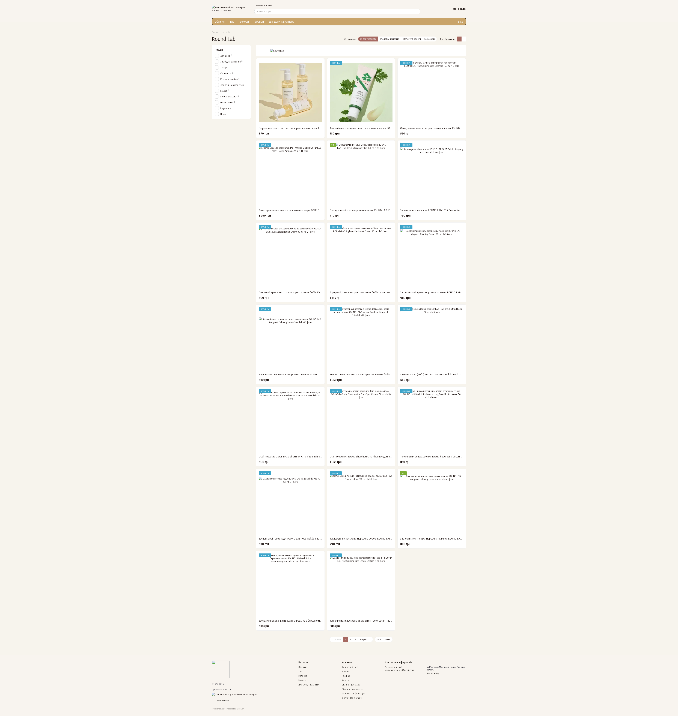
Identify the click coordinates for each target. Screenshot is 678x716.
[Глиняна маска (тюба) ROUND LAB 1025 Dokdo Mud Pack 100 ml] (431, 338)
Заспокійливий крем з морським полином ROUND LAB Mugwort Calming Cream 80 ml (447, 292)
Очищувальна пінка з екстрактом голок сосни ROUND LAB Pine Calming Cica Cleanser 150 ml (451, 128)
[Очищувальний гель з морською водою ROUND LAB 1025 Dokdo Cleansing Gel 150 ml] (361, 174)
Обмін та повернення (353, 689)
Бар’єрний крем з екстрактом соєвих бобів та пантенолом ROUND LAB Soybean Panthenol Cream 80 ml (387, 292)
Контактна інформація (353, 693)
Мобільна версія (222, 700)
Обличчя (220, 21)
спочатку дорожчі (412, 38)
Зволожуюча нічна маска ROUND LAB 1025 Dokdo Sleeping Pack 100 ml (439, 210)
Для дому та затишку (281, 21)
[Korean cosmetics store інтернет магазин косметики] (221, 669)
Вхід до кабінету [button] (350, 667)
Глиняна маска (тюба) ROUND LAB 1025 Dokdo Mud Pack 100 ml (436, 374)
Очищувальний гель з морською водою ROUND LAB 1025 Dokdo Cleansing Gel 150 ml (376, 210)
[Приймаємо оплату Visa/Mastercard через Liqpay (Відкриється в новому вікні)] (234, 694)
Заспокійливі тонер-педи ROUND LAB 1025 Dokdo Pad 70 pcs (293, 538)
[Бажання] (439, 9)
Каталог (346, 680)
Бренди (259, 21)
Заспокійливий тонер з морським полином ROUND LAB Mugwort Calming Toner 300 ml (448, 538)
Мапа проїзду (433, 673)
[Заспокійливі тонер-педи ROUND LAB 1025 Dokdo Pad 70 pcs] (290, 502)
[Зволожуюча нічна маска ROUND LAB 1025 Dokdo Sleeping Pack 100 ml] (431, 174)
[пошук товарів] (417, 11)
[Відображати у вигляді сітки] (459, 39)
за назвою (429, 38)
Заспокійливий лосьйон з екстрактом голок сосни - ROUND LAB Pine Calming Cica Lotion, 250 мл (383, 620)
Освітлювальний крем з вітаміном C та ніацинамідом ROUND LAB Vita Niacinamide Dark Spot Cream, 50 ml (388, 456)
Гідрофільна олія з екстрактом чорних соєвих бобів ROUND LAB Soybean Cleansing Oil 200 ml (311, 128)
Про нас (346, 675)
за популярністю (368, 38)
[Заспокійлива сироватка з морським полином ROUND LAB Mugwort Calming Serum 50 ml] (290, 338)
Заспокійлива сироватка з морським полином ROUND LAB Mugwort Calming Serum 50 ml (308, 374)
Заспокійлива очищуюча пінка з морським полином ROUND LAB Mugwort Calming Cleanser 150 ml (383, 128)
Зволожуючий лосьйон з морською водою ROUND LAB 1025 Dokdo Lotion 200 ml (375, 538)
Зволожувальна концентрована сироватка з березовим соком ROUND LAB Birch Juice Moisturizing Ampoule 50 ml (321, 620)
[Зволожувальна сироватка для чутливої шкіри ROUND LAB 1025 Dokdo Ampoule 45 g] (290, 174)
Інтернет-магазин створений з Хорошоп (228, 709)
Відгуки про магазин (352, 697)
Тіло (232, 21)
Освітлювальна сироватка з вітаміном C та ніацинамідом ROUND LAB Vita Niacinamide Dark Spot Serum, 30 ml (319, 456)
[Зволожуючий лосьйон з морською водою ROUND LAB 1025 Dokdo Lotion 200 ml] (361, 502)
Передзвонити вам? (263, 5)
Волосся (244, 21)
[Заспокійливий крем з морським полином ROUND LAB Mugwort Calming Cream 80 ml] (431, 256)
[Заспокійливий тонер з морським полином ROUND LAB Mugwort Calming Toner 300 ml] (431, 502)
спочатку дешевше (389, 38)
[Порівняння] (430, 9)
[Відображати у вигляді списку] (464, 39)
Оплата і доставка (351, 684)
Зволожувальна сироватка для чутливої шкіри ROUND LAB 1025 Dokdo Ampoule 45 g (306, 210)
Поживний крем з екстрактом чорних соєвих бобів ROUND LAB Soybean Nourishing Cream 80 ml (312, 292)
